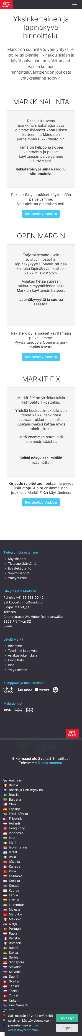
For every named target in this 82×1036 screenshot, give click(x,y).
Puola (13, 933)
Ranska (14, 938)
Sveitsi (14, 981)
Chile (12, 804)
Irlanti (13, 842)
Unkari (13, 1000)
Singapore (16, 962)
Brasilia (14, 794)
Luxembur (16, 905)
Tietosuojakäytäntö (22, 563)
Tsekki (13, 991)
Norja (13, 924)
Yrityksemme (17, 670)
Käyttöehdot (17, 559)
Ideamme (15, 646)
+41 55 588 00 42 (30, 597)
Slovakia (15, 967)
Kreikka (14, 881)
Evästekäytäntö (19, 568)
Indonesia (16, 833)
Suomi (13, 976)
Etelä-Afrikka (18, 814)
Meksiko (15, 919)
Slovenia (15, 972)
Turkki (13, 995)
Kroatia (14, 885)
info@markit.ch (33, 602)
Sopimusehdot (18, 573)
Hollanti (14, 823)
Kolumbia (15, 876)
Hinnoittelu (16, 660)
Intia (12, 838)
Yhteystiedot (17, 578)
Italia (12, 857)
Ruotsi (13, 948)
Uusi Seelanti (18, 1005)
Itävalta (14, 861)
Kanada (14, 866)
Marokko (15, 914)
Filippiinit (15, 818)
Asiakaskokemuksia (22, 655)
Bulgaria (15, 799)
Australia (15, 780)
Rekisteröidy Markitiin (41, 214)
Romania (15, 943)
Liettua (14, 900)
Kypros (14, 890)
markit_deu (23, 607)
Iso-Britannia (18, 847)
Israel (13, 852)
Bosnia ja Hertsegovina (26, 790)
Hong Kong (17, 828)
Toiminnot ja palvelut (23, 650)
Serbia (13, 957)
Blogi (11, 665)
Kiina (12, 871)
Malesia (14, 909)
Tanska (14, 986)
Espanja (14, 809)
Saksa (13, 952)
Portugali (15, 928)
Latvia (13, 895)
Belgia (13, 785)
